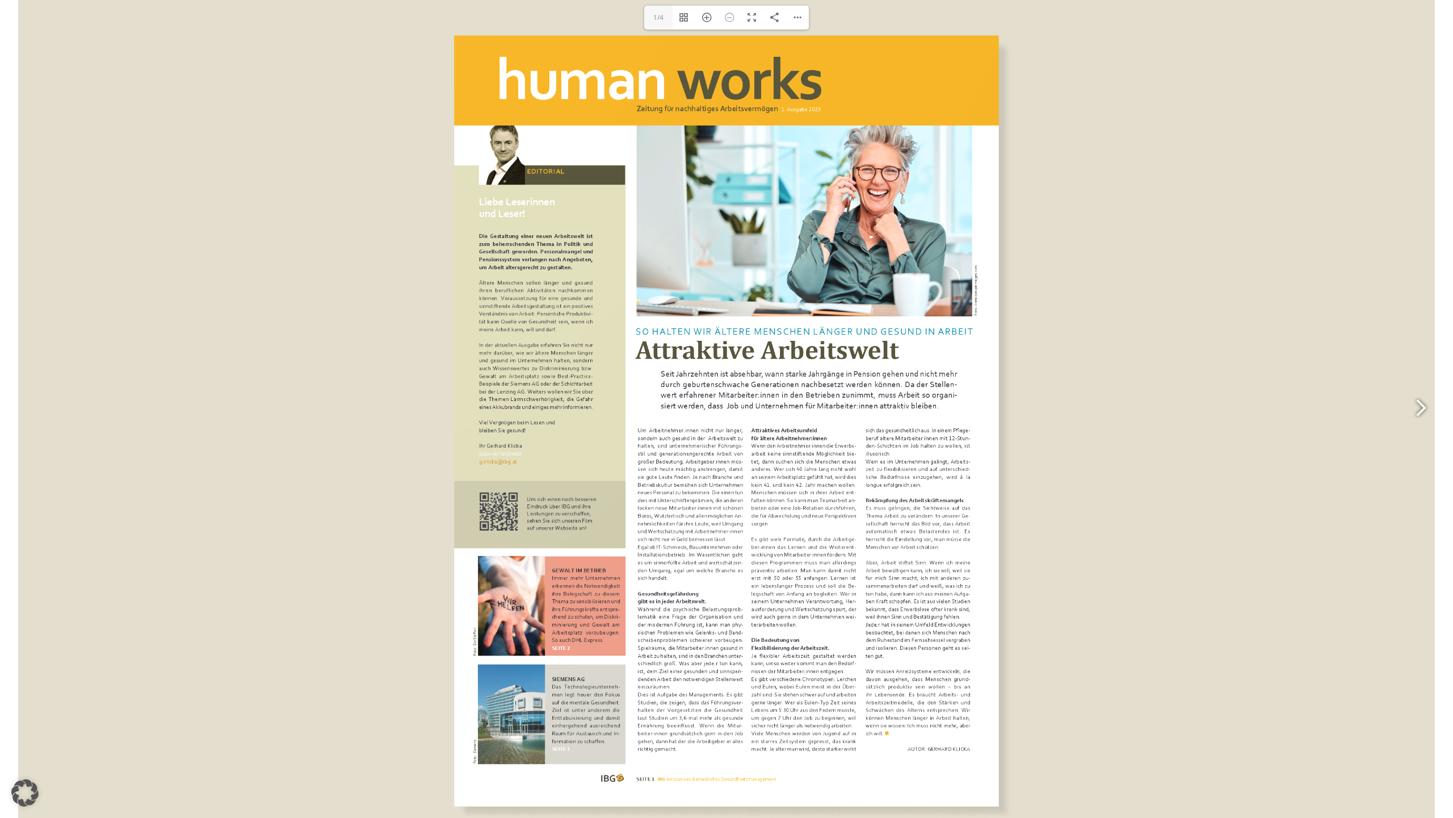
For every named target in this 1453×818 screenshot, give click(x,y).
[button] (25, 793)
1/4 (658, 17)
